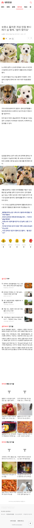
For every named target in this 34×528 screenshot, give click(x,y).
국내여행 (6, 304)
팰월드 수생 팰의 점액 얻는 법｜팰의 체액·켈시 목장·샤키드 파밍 (9, 400)
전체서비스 (21, 521)
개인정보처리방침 (10, 514)
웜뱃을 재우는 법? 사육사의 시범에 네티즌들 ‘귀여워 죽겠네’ (17, 213)
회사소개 (3, 514)
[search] (30, 2)
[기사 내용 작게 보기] (28, 39)
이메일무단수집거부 (27, 514)
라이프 (19, 7)
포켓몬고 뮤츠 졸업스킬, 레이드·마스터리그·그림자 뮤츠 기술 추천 (9, 458)
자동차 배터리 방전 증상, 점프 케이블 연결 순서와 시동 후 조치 (24, 458)
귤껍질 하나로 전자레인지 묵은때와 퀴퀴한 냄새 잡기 (9, 435)
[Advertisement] (17, 15)
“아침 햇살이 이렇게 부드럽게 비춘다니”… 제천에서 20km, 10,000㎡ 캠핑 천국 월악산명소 (13, 319)
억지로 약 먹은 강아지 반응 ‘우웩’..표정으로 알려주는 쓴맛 (17, 227)
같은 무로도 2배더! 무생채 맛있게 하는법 (9, 493)
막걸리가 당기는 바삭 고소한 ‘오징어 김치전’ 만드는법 (24, 435)
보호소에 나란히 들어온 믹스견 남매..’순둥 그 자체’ (17, 223)
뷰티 (2, 7)
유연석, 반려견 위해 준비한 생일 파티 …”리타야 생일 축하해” (17, 218)
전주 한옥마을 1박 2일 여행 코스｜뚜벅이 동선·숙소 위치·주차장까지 (24, 400)
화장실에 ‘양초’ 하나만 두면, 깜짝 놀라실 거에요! (24, 493)
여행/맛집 (6, 313)
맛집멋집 (5, 287)
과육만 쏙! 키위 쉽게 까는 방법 (9, 475)
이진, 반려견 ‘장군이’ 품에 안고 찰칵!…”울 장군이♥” (16, 232)
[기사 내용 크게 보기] (31, 39)
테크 (25, 7)
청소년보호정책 (18, 514)
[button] (30, 523)
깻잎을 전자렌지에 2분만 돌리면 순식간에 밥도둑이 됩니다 (24, 476)
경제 (13, 7)
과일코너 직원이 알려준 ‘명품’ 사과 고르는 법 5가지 (9, 417)
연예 (8, 7)
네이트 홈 (13, 521)
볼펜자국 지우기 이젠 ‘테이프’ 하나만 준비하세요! (24, 417)
